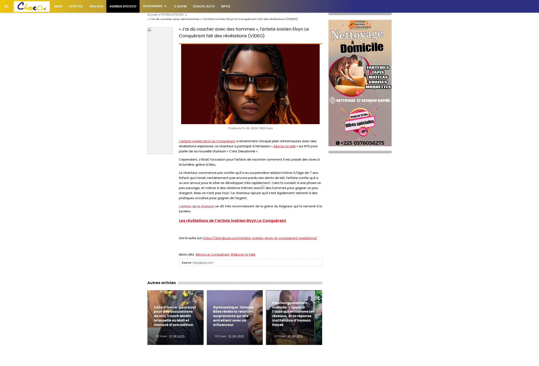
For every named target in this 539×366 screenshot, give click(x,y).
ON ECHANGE (155, 6)
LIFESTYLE (76, 6)
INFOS (225, 6)
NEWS (58, 6)
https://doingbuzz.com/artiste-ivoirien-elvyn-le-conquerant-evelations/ (260, 238)
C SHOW (180, 6)
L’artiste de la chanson (196, 206)
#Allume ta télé (243, 254)
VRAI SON (96, 6)
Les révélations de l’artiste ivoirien (212, 220)
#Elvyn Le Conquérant (212, 254)
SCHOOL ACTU (204, 6)
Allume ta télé (285, 146)
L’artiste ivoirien (191, 141)
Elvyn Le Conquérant (219, 141)
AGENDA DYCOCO (122, 6)
